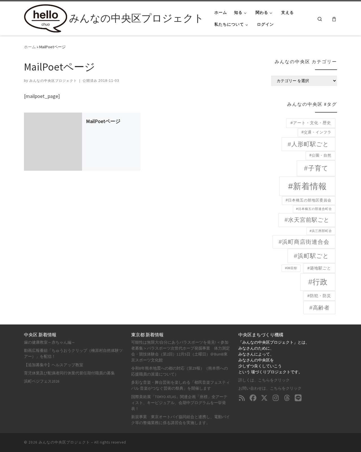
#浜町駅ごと (311, 256)
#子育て (316, 168)
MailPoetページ (103, 121)
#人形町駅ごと (308, 144)
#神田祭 (291, 268)
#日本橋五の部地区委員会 (308, 200)
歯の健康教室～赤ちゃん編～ (49, 342)
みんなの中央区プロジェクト (53, 81)
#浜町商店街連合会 (304, 242)
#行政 (318, 282)
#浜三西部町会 (321, 230)
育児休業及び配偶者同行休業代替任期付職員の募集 (69, 373)
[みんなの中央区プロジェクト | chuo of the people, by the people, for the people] (45, 17)
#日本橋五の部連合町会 (314, 208)
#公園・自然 (320, 155)
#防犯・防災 (319, 296)
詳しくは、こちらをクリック (264, 380)
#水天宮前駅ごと (307, 220)
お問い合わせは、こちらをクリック (269, 388)
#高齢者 (319, 307)
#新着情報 (307, 186)
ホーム (30, 46)
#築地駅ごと (319, 268)
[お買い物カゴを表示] (334, 18)
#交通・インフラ (316, 132)
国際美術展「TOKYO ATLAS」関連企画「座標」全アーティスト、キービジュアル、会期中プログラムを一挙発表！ (179, 402)
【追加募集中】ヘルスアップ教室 (53, 365)
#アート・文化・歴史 (310, 123)
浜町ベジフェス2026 (42, 381)
